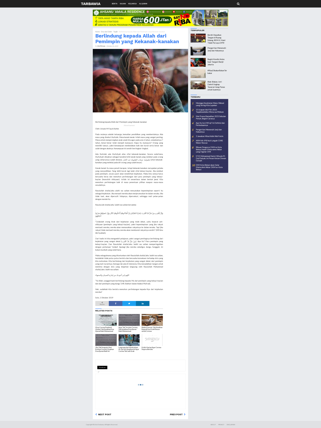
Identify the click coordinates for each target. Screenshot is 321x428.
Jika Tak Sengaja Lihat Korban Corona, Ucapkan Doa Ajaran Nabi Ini (104, 349)
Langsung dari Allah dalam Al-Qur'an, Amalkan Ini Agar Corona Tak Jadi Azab (128, 349)
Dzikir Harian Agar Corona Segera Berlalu (151, 348)
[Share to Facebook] (115, 303)
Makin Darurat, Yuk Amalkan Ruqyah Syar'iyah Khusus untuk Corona (152, 329)
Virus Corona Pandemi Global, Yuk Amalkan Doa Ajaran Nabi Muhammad (104, 329)
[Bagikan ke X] (129, 303)
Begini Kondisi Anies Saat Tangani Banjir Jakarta (216, 62)
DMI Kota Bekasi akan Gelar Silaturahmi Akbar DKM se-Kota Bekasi (209, 167)
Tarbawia (90, 4)
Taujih (115, 32)
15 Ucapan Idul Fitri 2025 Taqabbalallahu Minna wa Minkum (210, 111)
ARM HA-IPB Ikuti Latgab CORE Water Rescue (209, 141)
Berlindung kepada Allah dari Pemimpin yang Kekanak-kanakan (137, 38)
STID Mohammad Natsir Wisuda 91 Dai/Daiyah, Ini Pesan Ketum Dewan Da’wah (211, 158)
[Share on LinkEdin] (142, 303)
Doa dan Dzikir (106, 32)
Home (97, 32)
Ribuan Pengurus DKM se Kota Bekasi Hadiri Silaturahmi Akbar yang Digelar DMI (209, 149)
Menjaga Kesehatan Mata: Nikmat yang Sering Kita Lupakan (210, 104)
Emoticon (102, 367)
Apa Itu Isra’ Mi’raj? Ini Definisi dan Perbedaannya (210, 124)
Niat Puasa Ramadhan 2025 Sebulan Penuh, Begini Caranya (211, 117)
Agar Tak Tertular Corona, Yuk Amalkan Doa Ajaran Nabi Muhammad (128, 329)
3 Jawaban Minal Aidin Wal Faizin (209, 136)
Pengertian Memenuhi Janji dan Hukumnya (209, 130)
